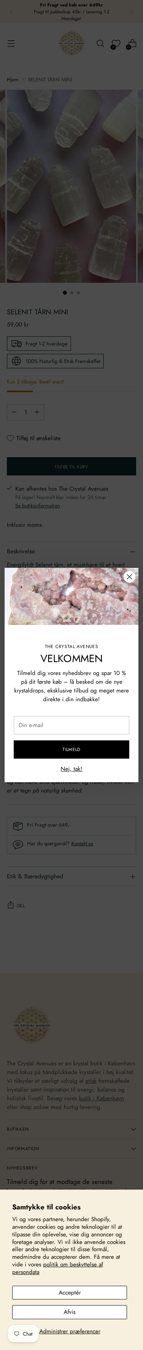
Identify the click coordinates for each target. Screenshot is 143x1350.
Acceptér (70, 1292)
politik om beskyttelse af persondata (57, 1268)
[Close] (129, 577)
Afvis (70, 1312)
